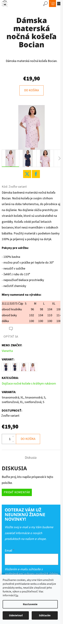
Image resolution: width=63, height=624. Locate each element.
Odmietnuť (16, 615)
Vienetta (7, 351)
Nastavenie (30, 604)
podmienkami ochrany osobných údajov (31, 574)
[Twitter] (27, 174)
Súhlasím (45, 615)
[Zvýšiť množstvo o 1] (13, 436)
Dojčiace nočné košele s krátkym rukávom (29, 383)
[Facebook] (36, 174)
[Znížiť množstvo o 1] (13, 441)
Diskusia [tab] (31, 458)
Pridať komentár (17, 492)
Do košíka (31, 90)
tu (16, 595)
